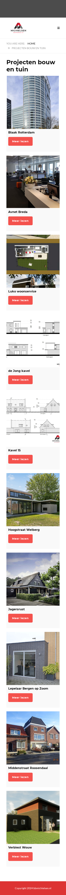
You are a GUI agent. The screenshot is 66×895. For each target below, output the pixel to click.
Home (31, 43)
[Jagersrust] (33, 579)
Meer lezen (20, 141)
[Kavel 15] (33, 420)
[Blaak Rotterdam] (33, 102)
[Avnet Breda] (33, 181)
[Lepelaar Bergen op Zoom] (33, 658)
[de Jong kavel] (33, 340)
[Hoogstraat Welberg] (33, 499)
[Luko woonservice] (33, 261)
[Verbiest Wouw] (33, 817)
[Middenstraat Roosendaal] (33, 737)
